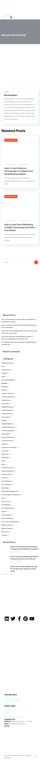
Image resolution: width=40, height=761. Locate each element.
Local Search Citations (9, 447)
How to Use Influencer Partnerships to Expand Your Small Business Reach (18, 171)
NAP (2, 461)
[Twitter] (13, 618)
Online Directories (7, 468)
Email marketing (6, 413)
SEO (2, 498)
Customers (5, 403)
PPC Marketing (6, 481)
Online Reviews (6, 474)
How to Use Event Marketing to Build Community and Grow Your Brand (19, 227)
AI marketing (5, 370)
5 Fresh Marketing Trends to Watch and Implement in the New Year (18, 343)
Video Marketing (6, 518)
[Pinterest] (25, 618)
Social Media (5, 505)
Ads (2, 366)
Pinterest (4, 478)
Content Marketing (7, 397)
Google (3, 420)
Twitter (4, 511)
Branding (4, 386)
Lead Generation (7, 440)
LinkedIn (4, 444)
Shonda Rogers (11, 164)
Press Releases (6, 484)
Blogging (4, 383)
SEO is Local (5, 501)
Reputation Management (9, 491)
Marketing (4, 454)
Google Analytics (7, 424)
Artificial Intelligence (8, 380)
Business (4, 390)
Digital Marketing (7, 407)
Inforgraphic (5, 434)
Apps (3, 376)
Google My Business (8, 427)
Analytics (4, 373)
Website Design (6, 528)
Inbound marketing (7, 430)
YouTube (4, 535)
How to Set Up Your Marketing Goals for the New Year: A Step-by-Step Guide (19, 332)
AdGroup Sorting (7, 363)
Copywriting (5, 400)
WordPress (5, 532)
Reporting (4, 488)
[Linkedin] (6, 618)
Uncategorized (11, 140)
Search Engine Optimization (10, 495)
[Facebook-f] (19, 618)
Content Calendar (7, 393)
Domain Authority (7, 410)
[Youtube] (31, 618)
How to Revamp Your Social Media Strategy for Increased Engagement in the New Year (17, 338)
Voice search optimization (10, 522)
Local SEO (4, 451)
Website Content (7, 525)
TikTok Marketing (7, 508)
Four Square (5, 417)
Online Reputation (7, 471)
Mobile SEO (5, 457)
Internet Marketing (7, 437)
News (3, 464)
